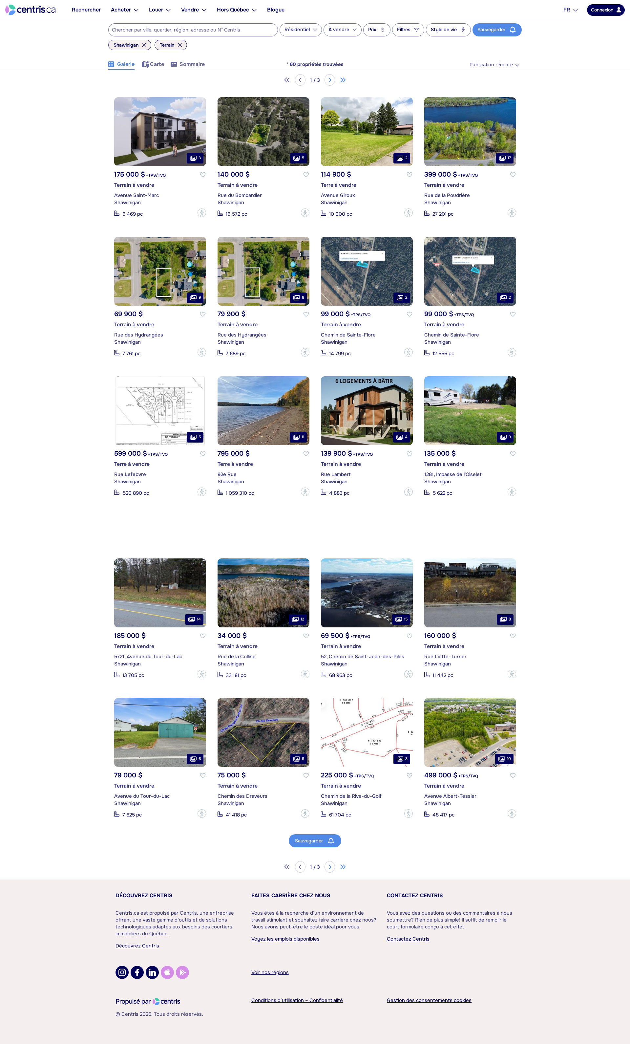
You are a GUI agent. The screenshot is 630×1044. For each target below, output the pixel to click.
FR (566, 9)
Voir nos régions (270, 972)
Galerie (126, 64)
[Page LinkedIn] (152, 972)
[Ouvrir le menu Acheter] (136, 9)
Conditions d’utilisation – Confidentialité (297, 1000)
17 (509, 158)
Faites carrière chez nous (290, 895)
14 (199, 619)
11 (303, 437)
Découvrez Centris (144, 895)
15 (406, 619)
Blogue (275, 9)
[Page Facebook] (137, 972)
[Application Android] (182, 972)
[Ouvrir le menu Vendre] (204, 9)
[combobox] (193, 29)
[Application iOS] (167, 972)
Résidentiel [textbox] (297, 30)
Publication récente (491, 65)
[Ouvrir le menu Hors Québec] (254, 9)
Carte (157, 64)
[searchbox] (189, 30)
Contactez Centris (415, 895)
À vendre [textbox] (338, 30)
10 (509, 759)
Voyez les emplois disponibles (285, 939)
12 (302, 619)
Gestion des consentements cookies (429, 1000)
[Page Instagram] (122, 972)
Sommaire (192, 64)
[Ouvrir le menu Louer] (168, 9)
